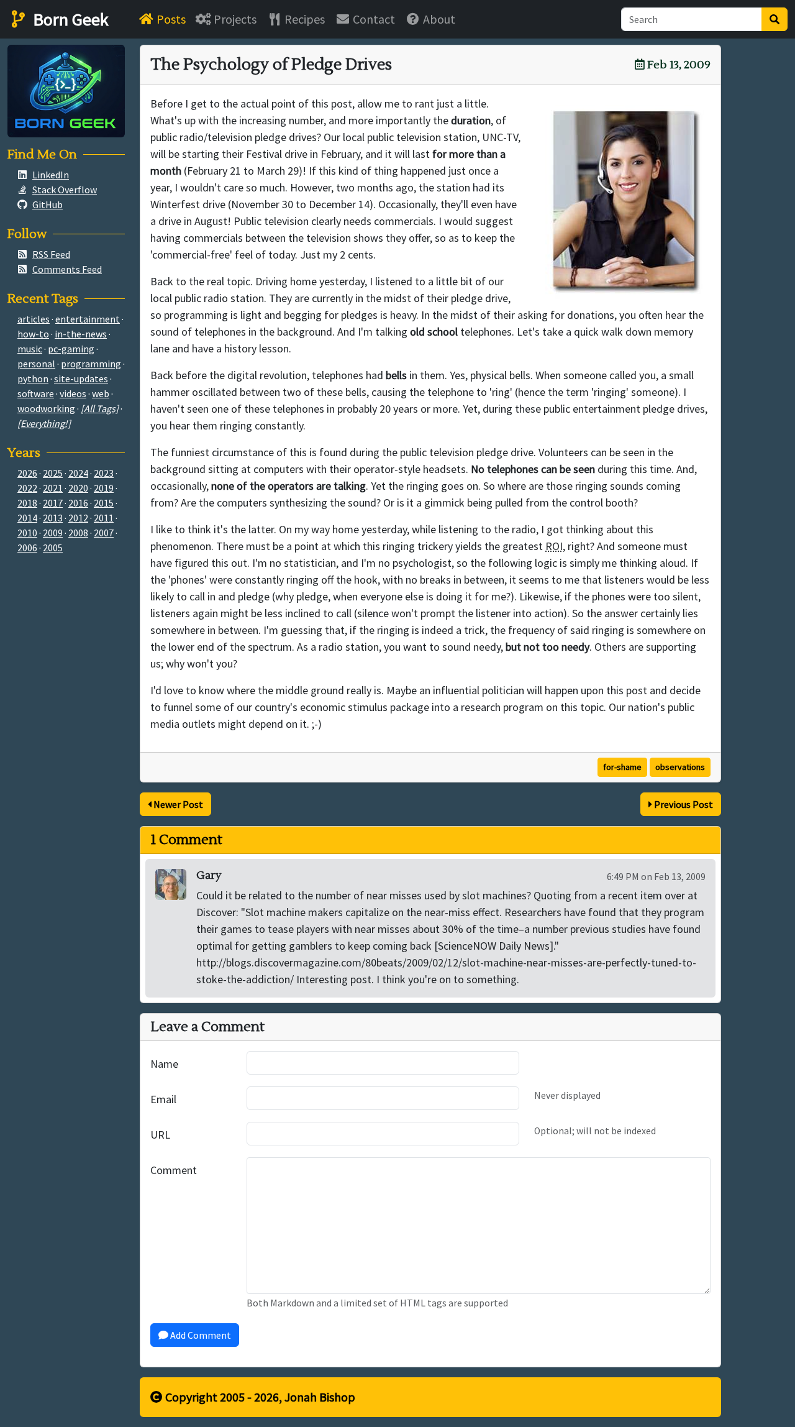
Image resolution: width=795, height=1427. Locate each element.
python (32, 378)
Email (163, 1099)
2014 (27, 518)
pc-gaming (71, 348)
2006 (27, 547)
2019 (104, 488)
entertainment (87, 319)
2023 (104, 473)
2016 (78, 503)
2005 (53, 547)
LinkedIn (50, 174)
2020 (78, 488)
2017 (53, 503)
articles (33, 319)
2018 (27, 503)
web (100, 393)
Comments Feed (67, 269)
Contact (372, 19)
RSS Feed (51, 254)
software (35, 393)
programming (91, 363)
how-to (33, 334)
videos (73, 393)
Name (164, 1064)
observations (680, 767)
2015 (104, 503)
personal (36, 363)
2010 (27, 532)
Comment (173, 1170)
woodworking (46, 408)
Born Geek (69, 19)
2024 (78, 473)
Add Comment (199, 1335)
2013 (53, 518)
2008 (78, 532)
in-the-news (81, 334)
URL (160, 1134)
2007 (104, 532)
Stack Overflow (64, 189)
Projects (234, 19)
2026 (27, 473)
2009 (53, 532)
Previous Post (682, 804)
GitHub (47, 204)
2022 (27, 488)
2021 (53, 488)
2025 (53, 473)
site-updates (81, 378)
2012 (78, 518)
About (437, 19)
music (29, 348)
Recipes (303, 19)
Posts (170, 19)
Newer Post (177, 804)
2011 (104, 518)
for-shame (622, 767)
